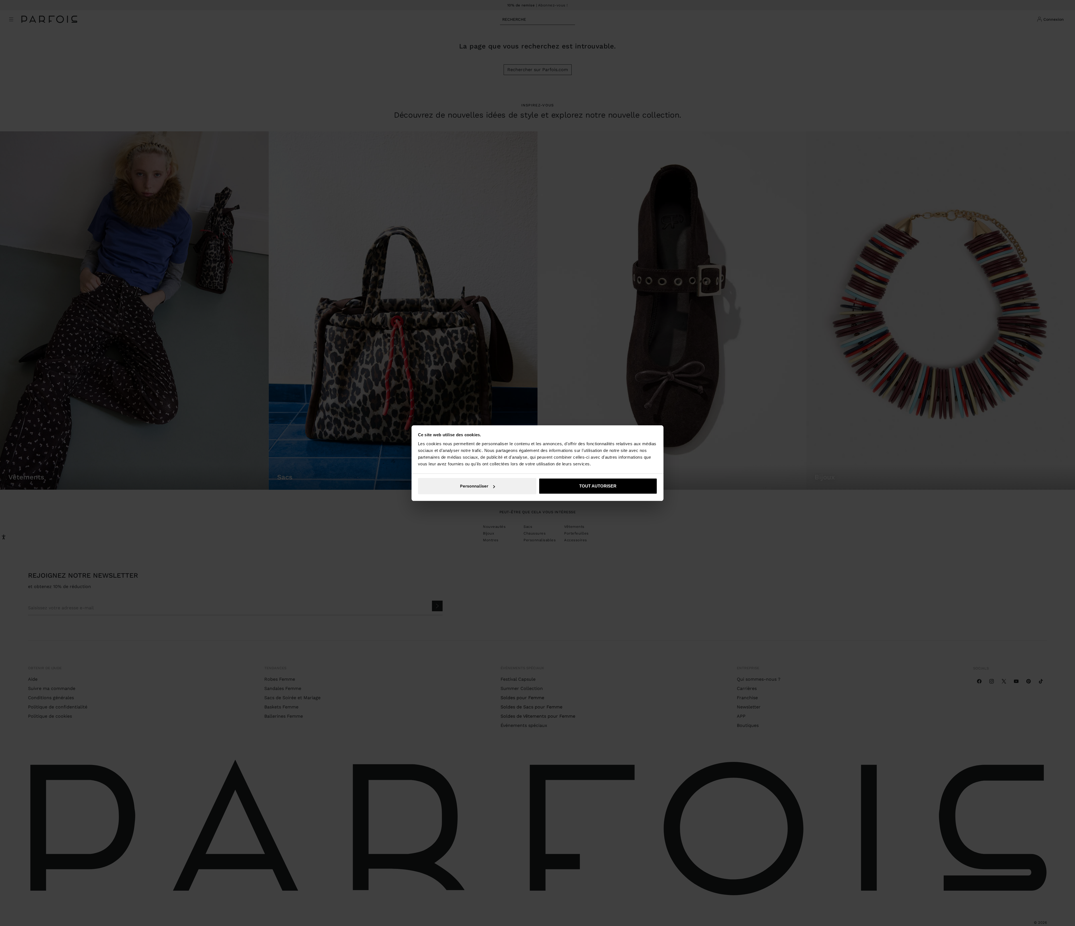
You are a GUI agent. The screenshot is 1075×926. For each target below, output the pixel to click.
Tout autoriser (597, 486)
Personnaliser (474, 486)
